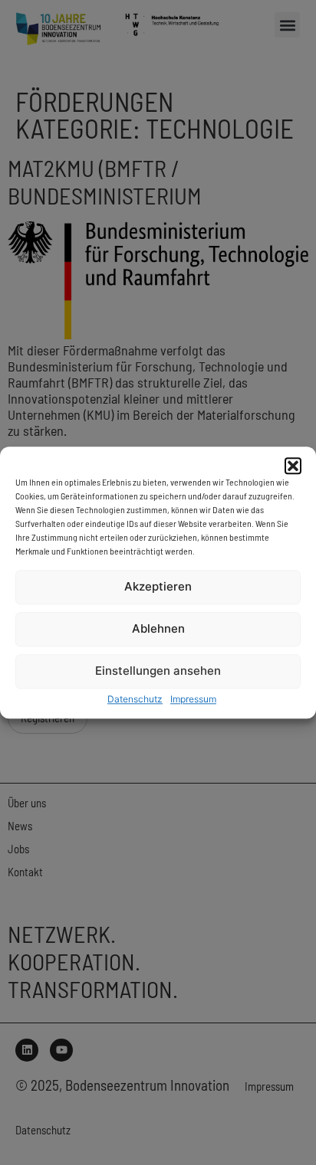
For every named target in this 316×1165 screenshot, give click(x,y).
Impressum (193, 699)
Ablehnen (158, 629)
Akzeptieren (158, 587)
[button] (293, 465)
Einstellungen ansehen (158, 671)
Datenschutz (135, 699)
